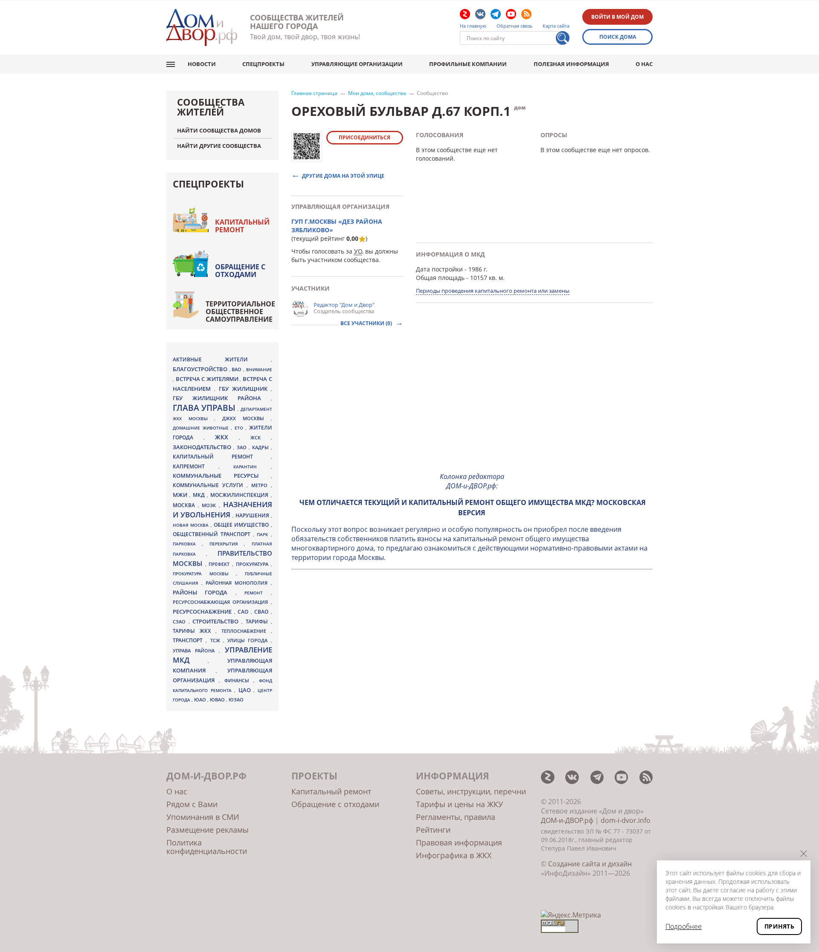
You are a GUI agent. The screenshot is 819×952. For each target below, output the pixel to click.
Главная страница (314, 93)
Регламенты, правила (455, 817)
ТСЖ (216, 640)
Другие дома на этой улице (343, 175)
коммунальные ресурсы (222, 475)
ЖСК (260, 438)
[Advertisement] (472, 405)
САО (244, 612)
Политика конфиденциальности (206, 846)
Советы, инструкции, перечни (471, 791)
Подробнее (683, 926)
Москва (185, 505)
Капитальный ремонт (242, 226)
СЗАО (181, 622)
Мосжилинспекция (240, 495)
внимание (259, 369)
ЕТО (240, 428)
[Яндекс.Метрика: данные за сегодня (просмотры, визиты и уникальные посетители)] (571, 915)
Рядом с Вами (192, 804)
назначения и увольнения (222, 509)
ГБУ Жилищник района (222, 398)
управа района (196, 650)
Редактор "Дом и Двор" (344, 305)
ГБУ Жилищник (245, 388)
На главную (473, 26)
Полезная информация (571, 64)
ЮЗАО (236, 700)
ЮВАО (218, 699)
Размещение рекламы (207, 830)
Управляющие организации (357, 64)
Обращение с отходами (240, 270)
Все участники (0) (366, 323)
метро (261, 485)
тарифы (258, 621)
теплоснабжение (246, 631)
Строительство (216, 621)
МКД (200, 494)
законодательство (203, 447)
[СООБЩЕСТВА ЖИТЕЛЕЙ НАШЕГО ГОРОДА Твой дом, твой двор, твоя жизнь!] (201, 27)
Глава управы (205, 407)
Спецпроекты (263, 64)
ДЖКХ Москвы (246, 418)
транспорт (189, 640)
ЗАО (243, 447)
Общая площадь (440, 278)
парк (263, 534)
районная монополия (238, 583)
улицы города (249, 640)
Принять (779, 926)
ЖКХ (227, 437)
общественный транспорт (213, 534)
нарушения (253, 515)
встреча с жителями (208, 379)
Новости (202, 64)
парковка (187, 544)
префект (220, 564)
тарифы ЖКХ (194, 631)
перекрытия (226, 544)
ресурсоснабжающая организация (222, 602)
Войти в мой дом (617, 16)
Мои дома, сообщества (377, 93)
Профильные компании (468, 64)
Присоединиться (364, 137)
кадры (261, 447)
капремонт (195, 466)
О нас (644, 64)
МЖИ (181, 495)
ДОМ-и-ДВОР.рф (567, 820)
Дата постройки (439, 269)
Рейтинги (433, 830)
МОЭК (210, 505)
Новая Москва (192, 525)
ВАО (237, 369)
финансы (238, 681)
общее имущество (242, 525)
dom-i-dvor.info (626, 820)
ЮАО (200, 700)
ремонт (257, 593)
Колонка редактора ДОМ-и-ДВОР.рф (472, 481)
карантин (251, 467)
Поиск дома (617, 36)
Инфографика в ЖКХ (453, 855)
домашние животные (202, 428)
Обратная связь (515, 26)
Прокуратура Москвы (204, 574)
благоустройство (201, 369)
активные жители (222, 359)
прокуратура (253, 564)
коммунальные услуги (210, 485)
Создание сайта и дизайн (590, 863)
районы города (204, 592)
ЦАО (246, 690)
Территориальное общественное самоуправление (240, 311)
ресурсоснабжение (203, 611)
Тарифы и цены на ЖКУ (459, 804)
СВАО (262, 611)
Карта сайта (556, 26)
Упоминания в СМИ (202, 817)
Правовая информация (459, 842)
